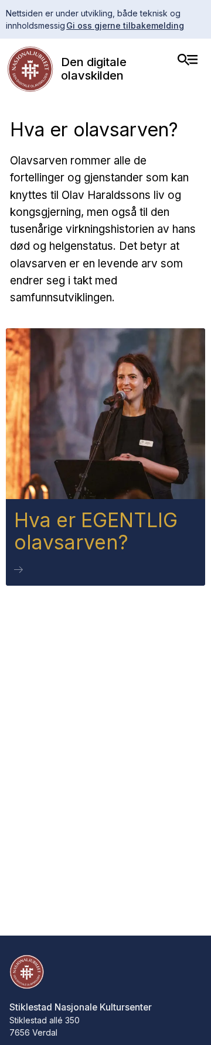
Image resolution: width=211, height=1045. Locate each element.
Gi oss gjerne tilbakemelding (125, 25)
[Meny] (188, 59)
